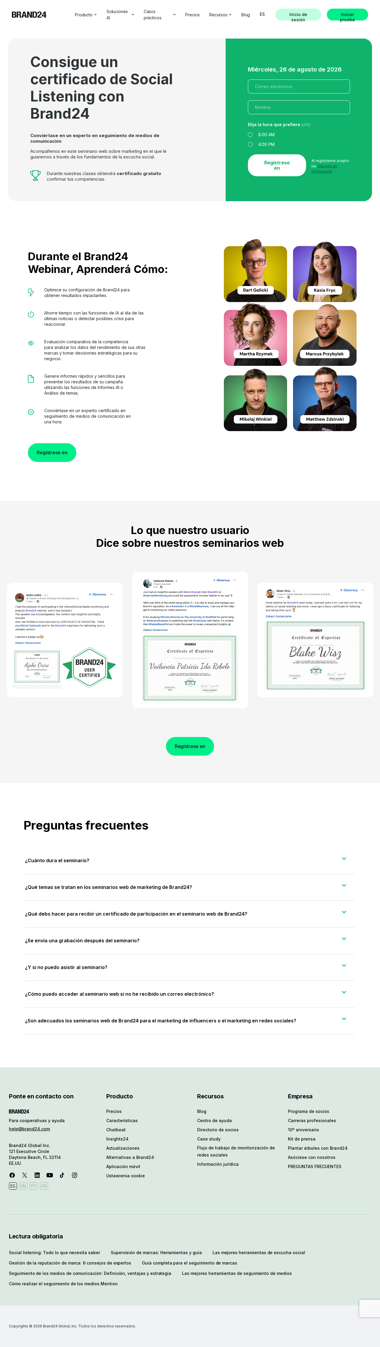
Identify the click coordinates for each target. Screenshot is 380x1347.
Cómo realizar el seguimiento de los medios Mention (63, 1283)
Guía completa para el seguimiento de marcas (189, 1262)
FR (44, 1186)
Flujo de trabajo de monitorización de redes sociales (236, 1151)
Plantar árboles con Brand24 (318, 1148)
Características (122, 1120)
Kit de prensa (302, 1138)
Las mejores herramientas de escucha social (259, 1252)
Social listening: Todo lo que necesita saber (54, 1252)
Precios (192, 14)
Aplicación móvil (123, 1166)
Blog (245, 14)
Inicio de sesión (298, 16)
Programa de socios (308, 1111)
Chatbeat (116, 1129)
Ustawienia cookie (125, 1175)
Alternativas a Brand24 (130, 1157)
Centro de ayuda (214, 1120)
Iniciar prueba (347, 16)
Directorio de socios (218, 1129)
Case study (209, 1138)
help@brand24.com (29, 1128)
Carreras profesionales (312, 1120)
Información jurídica (218, 1164)
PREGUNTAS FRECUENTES (314, 1166)
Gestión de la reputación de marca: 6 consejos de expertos (70, 1262)
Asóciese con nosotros (311, 1157)
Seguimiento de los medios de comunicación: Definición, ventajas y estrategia (90, 1273)
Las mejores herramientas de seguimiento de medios (237, 1273)
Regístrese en (277, 165)
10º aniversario (303, 1129)
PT (34, 1186)
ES (262, 14)
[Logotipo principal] (29, 14)
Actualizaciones (123, 1148)
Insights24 (117, 1138)
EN (23, 1186)
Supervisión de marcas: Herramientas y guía (156, 1252)
